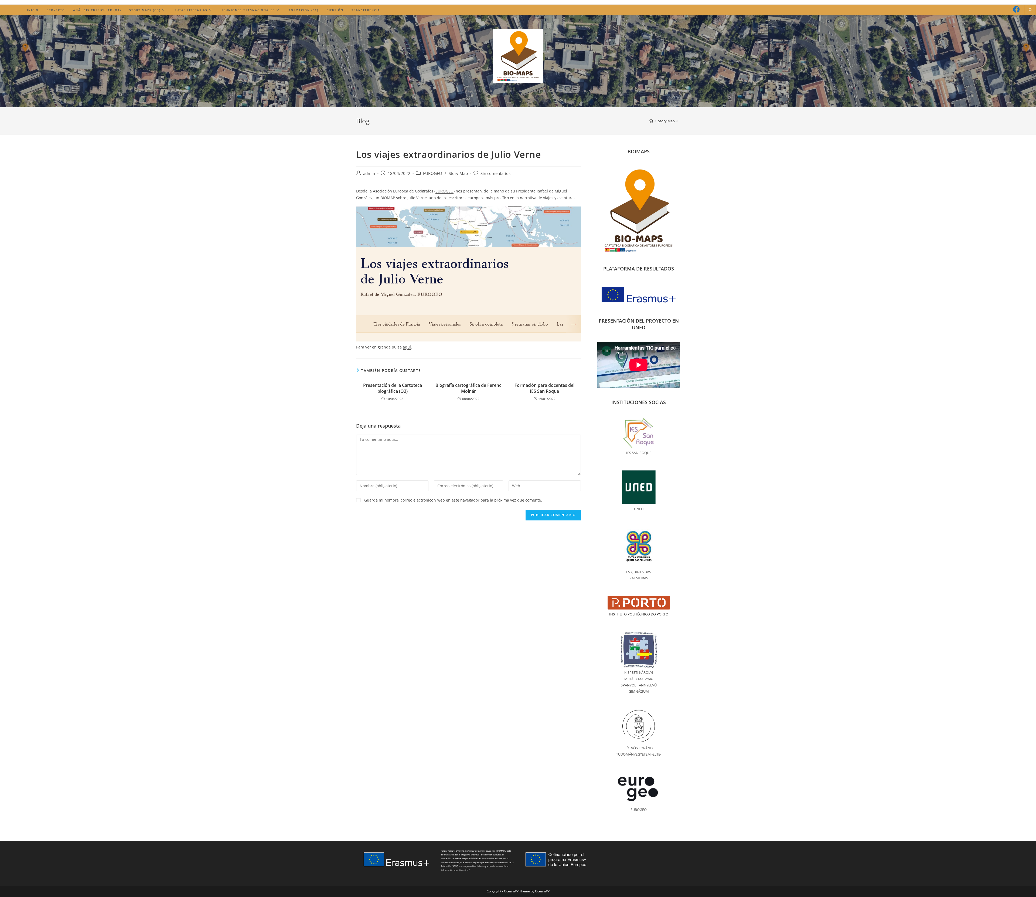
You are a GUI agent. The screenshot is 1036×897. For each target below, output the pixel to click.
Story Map (458, 173)
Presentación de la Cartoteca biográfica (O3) (392, 388)
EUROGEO (432, 173)
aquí (407, 347)
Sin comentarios (495, 173)
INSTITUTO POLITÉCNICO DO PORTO (638, 614)
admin (369, 173)
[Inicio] (651, 121)
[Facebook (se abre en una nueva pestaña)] (1016, 9)
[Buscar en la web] (1030, 10)
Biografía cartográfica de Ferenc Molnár (468, 388)
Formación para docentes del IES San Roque (544, 388)
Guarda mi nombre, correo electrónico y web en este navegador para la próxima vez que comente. (453, 500)
